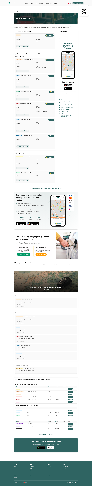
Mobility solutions (33, 473)
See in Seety (71, 389)
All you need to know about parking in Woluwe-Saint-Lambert (26, 268)
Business (15, 477)
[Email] (77, 482)
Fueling (15, 470)
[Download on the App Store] (68, 88)
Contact (48, 475)
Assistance (16, 475)
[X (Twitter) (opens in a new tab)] (70, 482)
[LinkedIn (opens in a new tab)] (75, 482)
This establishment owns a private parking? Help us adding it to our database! (46, 188)
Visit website (63, 37)
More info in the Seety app (23, 46)
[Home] (12, 3)
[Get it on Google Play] (68, 85)
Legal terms (65, 466)
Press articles (49, 470)
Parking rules (16, 11)
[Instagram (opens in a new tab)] (72, 482)
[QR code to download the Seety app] (84, 11)
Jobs (48, 468)
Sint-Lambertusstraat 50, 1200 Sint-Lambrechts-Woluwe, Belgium (28, 20)
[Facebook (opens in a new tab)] (67, 482)
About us (49, 466)
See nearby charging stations (23, 254)
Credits (64, 468)
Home (15, 466)
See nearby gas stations (41, 254)
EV (14, 473)
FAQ (31, 468)
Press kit (48, 473)
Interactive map (33, 466)
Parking (15, 468)
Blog (31, 475)
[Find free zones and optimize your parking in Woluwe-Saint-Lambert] (68, 65)
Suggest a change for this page (46, 434)
